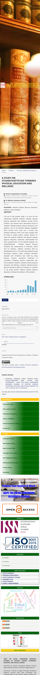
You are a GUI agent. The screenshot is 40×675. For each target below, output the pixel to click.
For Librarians (6, 565)
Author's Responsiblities (10, 583)
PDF (5, 300)
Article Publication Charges (11, 577)
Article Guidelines (8, 573)
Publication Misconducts (10, 575)
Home (3, 170)
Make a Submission (20, 650)
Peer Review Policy (9, 443)
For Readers (5, 558)
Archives (11, 170)
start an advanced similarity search (22, 392)
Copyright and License (10, 453)
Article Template (8, 581)
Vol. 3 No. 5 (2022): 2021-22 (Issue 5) (26, 170)
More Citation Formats (9, 328)
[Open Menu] (2, 79)
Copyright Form (8, 579)
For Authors (5, 561)
